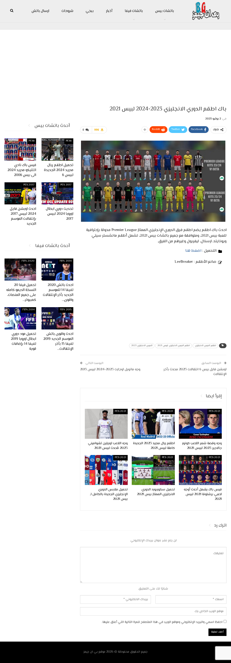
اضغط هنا (193, 251)
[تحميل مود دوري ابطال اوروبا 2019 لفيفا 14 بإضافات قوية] (20, 318)
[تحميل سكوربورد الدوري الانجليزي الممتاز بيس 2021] (153, 470)
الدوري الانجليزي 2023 (141, 345)
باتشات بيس (164, 11)
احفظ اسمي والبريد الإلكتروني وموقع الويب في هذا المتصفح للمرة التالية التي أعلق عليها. (162, 622)
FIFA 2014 (66, 261)
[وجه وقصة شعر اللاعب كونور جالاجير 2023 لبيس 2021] (200, 424)
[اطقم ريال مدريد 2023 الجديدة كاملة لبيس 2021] (153, 424)
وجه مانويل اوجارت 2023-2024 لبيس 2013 (110, 369)
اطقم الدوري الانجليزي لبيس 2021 (173, 345)
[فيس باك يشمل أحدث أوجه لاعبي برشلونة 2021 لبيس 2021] (200, 470)
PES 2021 (214, 411)
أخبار (109, 11)
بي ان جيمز (90, 651)
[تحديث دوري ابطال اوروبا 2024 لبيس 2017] (57, 193)
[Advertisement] (115, 65)
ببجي (90, 11)
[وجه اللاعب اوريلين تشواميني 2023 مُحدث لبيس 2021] (106, 424)
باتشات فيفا (134, 11)
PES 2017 (66, 185)
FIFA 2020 (28, 261)
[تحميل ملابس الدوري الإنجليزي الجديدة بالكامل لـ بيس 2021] (106, 470)
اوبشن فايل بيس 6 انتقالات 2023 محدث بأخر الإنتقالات (195, 372)
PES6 (69, 141)
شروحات (67, 11)
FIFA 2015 (66, 310)
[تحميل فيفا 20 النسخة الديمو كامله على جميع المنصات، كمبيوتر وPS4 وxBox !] (20, 269)
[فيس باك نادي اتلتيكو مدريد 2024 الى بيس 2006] (20, 149)
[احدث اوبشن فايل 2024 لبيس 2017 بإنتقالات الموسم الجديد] (20, 193)
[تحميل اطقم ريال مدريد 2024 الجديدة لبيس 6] (57, 149)
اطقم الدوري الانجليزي (205, 345)
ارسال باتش (40, 11)
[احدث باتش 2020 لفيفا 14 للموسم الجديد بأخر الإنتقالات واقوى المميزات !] (57, 269)
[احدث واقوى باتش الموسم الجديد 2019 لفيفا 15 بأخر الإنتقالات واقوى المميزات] (57, 318)
